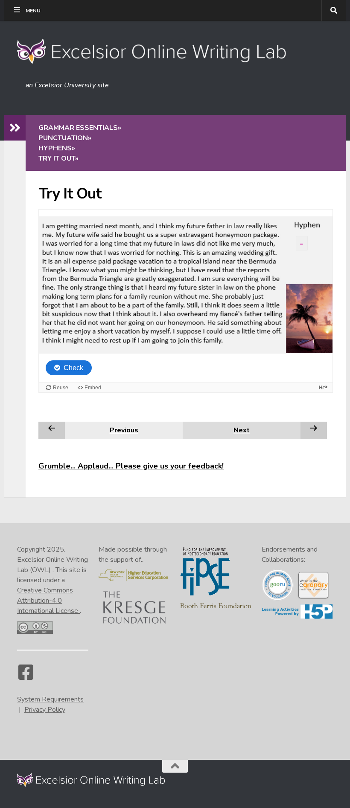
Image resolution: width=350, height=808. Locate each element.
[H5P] (297, 617)
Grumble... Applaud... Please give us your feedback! (131, 466)
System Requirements (50, 699)
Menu (33, 10)
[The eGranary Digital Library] (313, 597)
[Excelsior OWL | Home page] (156, 51)
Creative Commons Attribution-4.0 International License (48, 600)
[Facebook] (25, 676)
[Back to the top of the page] (175, 766)
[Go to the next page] (313, 430)
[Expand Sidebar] (15, 128)
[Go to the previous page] (51, 430)
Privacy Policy (44, 709)
